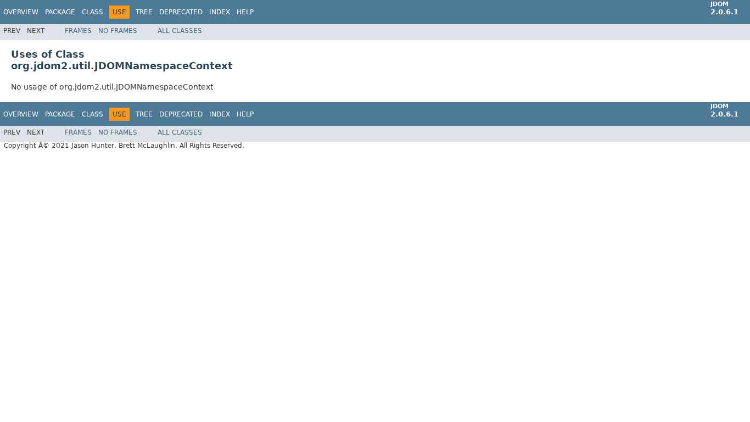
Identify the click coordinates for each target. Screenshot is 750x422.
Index (219, 12)
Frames (78, 31)
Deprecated (181, 12)
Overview (20, 12)
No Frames (117, 31)
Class (92, 12)
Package (60, 12)
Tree (144, 12)
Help (245, 12)
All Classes (180, 31)
